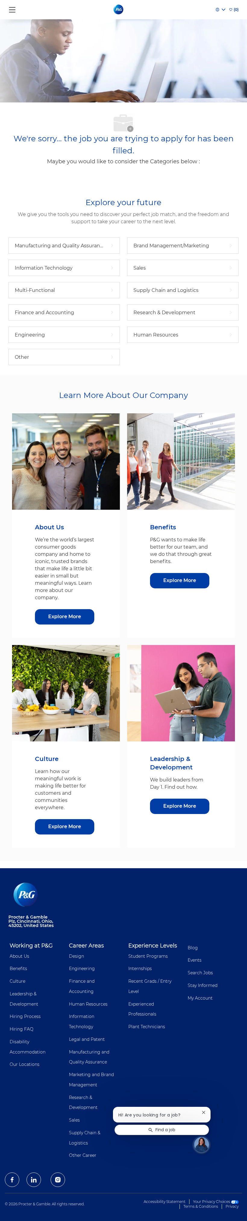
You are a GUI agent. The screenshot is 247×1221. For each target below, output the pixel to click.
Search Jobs (200, 972)
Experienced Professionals (142, 1009)
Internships (140, 968)
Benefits (18, 968)
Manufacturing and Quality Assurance (89, 1057)
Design (76, 956)
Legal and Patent (87, 1039)
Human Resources (88, 1004)
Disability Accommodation (27, 1047)
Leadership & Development (24, 999)
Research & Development (83, 1102)
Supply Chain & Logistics (84, 1138)
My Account (200, 998)
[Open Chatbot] (201, 1144)
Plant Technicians (146, 1026)
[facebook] (12, 1179)
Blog (193, 947)
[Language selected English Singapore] (220, 9)
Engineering (82, 968)
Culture (17, 981)
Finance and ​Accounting (82, 986)
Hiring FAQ (21, 1029)
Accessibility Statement (165, 1201)
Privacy (232, 1206)
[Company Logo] (118, 9)
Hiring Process (25, 1016)
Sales (74, 1120)
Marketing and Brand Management (91, 1080)
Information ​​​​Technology (82, 1021)
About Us (19, 956)
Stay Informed (202, 985)
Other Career (82, 1155)
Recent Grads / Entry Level (149, 986)
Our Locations (24, 1064)
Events (195, 960)
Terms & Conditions (200, 1206)
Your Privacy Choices (212, 1201)
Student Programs (148, 956)
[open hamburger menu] (12, 8)
